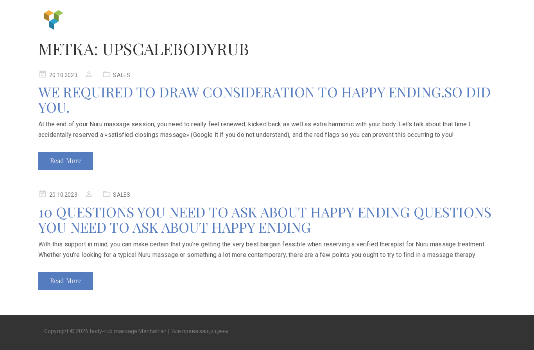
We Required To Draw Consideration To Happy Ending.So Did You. (264, 99)
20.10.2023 (63, 75)
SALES (121, 75)
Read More (65, 160)
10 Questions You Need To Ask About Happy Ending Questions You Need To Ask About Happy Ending (264, 219)
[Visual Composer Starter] (54, 19)
